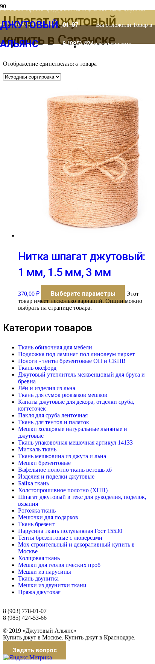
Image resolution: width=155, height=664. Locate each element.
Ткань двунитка (38, 578)
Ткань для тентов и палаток (53, 422)
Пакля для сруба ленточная (53, 415)
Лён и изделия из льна (46, 388)
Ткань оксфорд (37, 367)
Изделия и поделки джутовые (56, 476)
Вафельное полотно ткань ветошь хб (65, 469)
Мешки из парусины (44, 571)
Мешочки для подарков (48, 517)
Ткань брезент (36, 524)
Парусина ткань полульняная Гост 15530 (70, 531)
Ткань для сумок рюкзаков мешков (62, 395)
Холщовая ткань (39, 558)
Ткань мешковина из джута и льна (62, 456)
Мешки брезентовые (44, 463)
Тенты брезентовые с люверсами (60, 537)
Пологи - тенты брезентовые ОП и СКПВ (72, 361)
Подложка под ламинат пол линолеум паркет (76, 354)
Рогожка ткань (37, 510)
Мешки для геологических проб (59, 565)
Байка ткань (33, 483)
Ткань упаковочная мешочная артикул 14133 (75, 442)
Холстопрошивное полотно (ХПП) (63, 490)
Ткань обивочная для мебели (55, 347)
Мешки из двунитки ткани (52, 585)
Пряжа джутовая (39, 592)
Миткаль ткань (37, 449)
